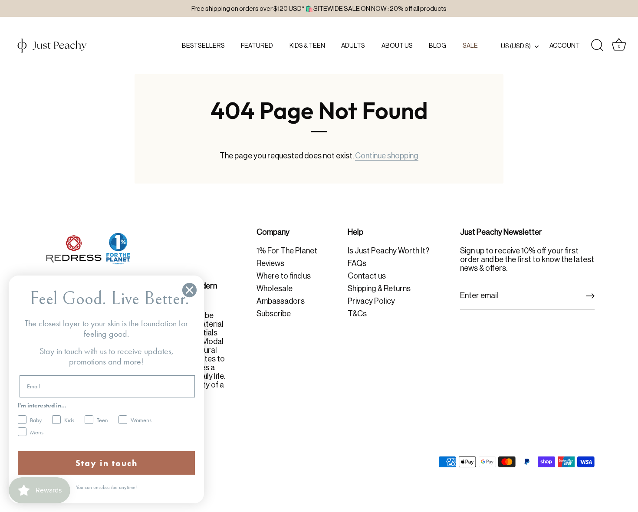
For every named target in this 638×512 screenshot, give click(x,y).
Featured (257, 45)
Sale (470, 45)
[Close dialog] (189, 290)
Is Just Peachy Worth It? (388, 250)
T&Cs (357, 313)
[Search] (597, 45)
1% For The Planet (287, 250)
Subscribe (274, 313)
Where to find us (284, 276)
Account (564, 45)
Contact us (367, 276)
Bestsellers (203, 45)
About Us (397, 45)
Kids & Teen (307, 45)
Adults (353, 45)
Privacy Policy (371, 301)
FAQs (357, 263)
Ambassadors (281, 301)
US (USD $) (516, 46)
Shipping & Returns (379, 288)
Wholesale (275, 288)
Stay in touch (107, 463)
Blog (437, 45)
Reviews (270, 263)
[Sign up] (590, 296)
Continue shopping (386, 155)
